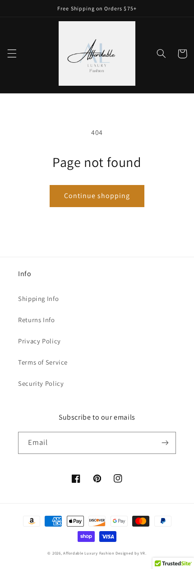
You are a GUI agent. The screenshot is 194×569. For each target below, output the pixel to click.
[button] (11, 53)
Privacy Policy (39, 341)
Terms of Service (43, 362)
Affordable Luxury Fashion (88, 553)
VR (142, 553)
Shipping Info (38, 298)
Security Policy (41, 383)
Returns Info (36, 319)
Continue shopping (97, 195)
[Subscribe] (165, 443)
